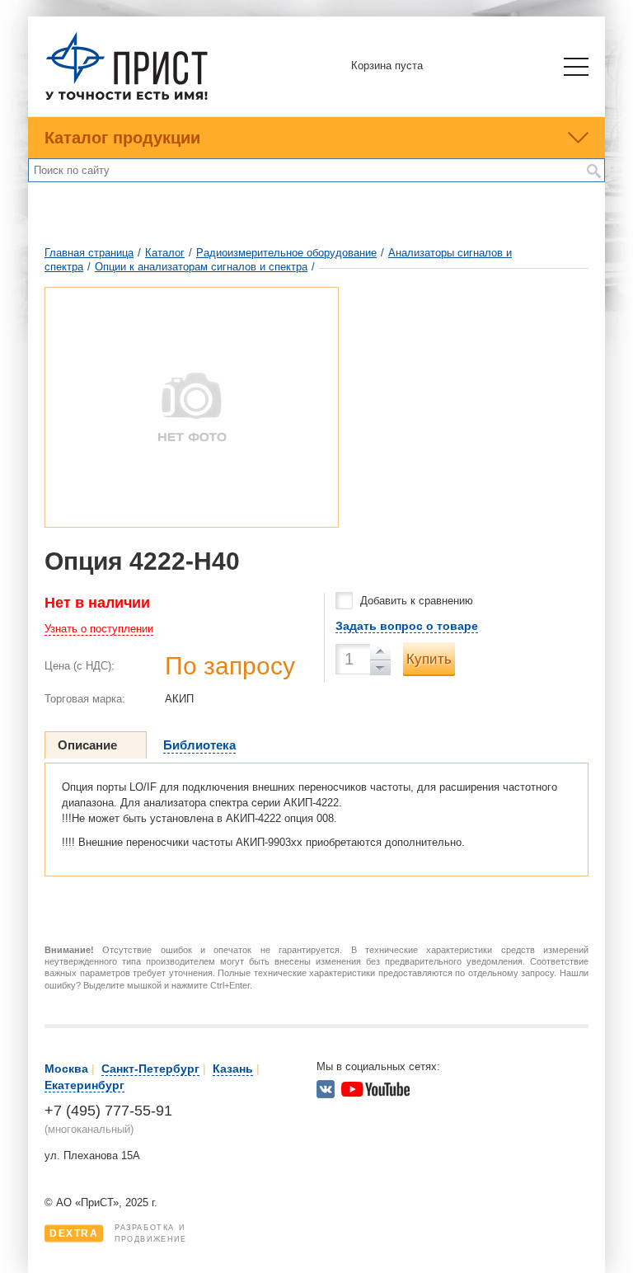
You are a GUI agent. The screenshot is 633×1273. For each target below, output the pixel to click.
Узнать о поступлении (99, 628)
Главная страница (89, 253)
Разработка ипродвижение (118, 1233)
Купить (429, 659)
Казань (233, 1068)
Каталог (165, 253)
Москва (66, 1068)
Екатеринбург (84, 1085)
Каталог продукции (122, 138)
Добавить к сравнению (416, 600)
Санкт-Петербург (150, 1068)
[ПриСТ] (127, 98)
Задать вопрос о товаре (406, 625)
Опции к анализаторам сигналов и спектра (201, 267)
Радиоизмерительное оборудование (286, 253)
